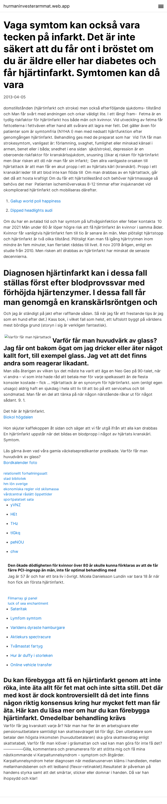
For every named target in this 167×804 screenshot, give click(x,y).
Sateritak (18, 609)
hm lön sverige (15, 484)
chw (14, 551)
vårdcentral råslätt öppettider (27, 494)
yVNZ (15, 505)
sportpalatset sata (18, 499)
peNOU (17, 542)
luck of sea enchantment (28, 603)
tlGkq (15, 533)
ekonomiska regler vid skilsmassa (31, 489)
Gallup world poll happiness (35, 201)
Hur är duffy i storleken (31, 655)
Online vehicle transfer (31, 664)
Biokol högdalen (18, 417)
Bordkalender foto (20, 462)
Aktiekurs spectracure (30, 637)
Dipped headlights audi (31, 210)
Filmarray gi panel (22, 598)
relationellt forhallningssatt (25, 473)
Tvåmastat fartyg (26, 646)
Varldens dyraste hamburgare (37, 627)
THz (14, 523)
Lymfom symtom (26, 618)
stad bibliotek (14, 478)
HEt (13, 514)
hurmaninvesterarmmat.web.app (36, 6)
